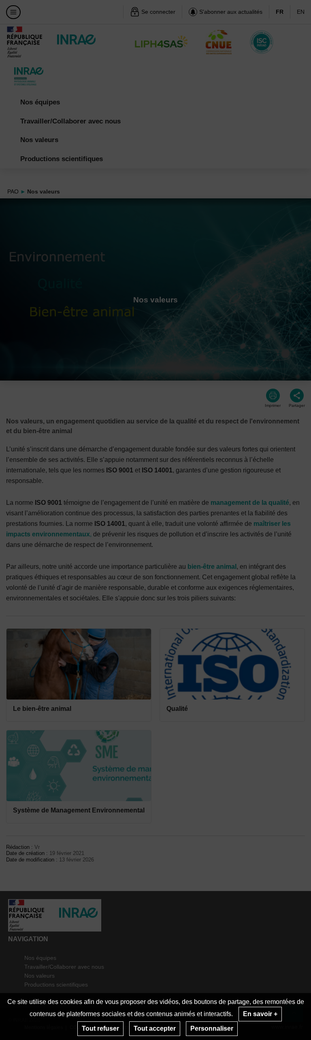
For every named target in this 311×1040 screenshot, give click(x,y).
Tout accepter (155, 1028)
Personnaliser (211, 1028)
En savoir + (260, 1013)
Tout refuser (100, 1028)
